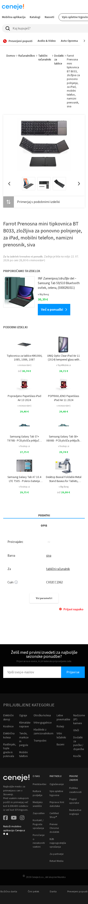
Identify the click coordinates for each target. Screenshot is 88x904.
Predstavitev (39, 784)
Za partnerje (56, 854)
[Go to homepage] (13, 6)
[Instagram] (22, 818)
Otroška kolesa (42, 715)
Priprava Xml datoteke (57, 804)
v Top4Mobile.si (63, 365)
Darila (53, 891)
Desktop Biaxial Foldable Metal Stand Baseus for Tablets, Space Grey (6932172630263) (63, 479)
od (24, 371)
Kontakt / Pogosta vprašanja (38, 824)
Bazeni (60, 744)
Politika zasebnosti (75, 790)
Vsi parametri (44, 598)
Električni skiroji (8, 717)
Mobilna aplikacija (13, 17)
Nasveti (49, 17)
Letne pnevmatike (63, 717)
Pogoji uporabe (74, 801)
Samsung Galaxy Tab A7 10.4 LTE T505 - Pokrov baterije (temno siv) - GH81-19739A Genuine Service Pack (24, 479)
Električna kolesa (9, 735)
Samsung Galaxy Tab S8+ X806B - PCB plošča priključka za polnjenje (63, 439)
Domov (10, 56)
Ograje (23, 715)
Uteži (76, 730)
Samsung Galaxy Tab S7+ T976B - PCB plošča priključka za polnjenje (24, 439)
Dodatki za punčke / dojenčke (78, 743)
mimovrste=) (37, 260)
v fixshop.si (24, 446)
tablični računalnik (58, 569)
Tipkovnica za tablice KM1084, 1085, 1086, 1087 (24, 358)
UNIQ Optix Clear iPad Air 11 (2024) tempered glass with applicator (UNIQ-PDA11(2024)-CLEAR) (63, 358)
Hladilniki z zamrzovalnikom (43, 731)
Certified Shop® (54, 815)
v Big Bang (64, 486)
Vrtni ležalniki (61, 735)
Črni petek (33, 891)
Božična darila (8, 891)
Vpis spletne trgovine (56, 793)
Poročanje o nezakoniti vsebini (39, 841)
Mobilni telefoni (23, 754)
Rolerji (60, 726)
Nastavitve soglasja (75, 812)
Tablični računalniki (44, 57)
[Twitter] (14, 818)
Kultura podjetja (37, 793)
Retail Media (56, 861)
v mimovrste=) (24, 365)
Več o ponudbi (52, 309)
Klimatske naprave (24, 724)
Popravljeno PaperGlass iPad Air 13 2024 (24, 398)
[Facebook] (5, 818)
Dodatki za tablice (59, 60)
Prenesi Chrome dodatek (54, 828)
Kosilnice (8, 726)
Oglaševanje (57, 784)
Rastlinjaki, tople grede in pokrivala (9, 750)
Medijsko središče (38, 804)
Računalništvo (26, 56)
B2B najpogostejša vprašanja (58, 843)
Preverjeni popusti (77, 891)
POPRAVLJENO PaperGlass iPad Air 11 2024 (63, 398)
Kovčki (77, 756)
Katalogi (35, 17)
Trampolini (40, 741)
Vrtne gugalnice (42, 723)
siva (48, 555)
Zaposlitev (39, 813)
